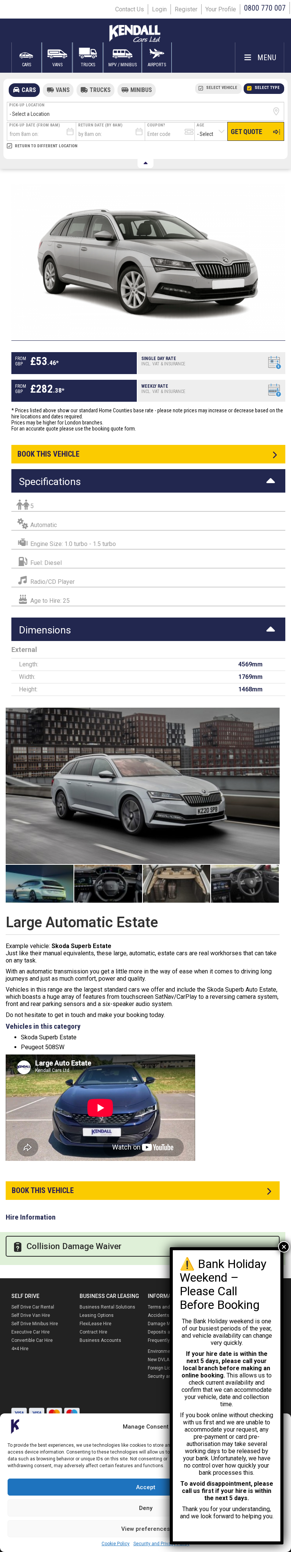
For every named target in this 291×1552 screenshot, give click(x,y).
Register (186, 9)
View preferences (145, 1528)
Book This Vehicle (43, 1190)
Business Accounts (100, 1340)
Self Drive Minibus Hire (34, 1323)
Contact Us (129, 9)
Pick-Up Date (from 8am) (34, 125)
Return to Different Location (46, 146)
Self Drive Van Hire (30, 1315)
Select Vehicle (221, 87)
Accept (145, 1487)
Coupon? (156, 125)
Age (200, 125)
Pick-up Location (26, 105)
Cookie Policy (116, 1543)
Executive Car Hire (30, 1332)
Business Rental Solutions (107, 1307)
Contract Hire (93, 1332)
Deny (145, 1508)
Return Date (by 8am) (100, 125)
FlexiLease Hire (95, 1323)
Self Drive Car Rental (32, 1307)
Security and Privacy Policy (161, 1543)
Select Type (267, 87)
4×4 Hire (19, 1348)
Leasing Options (97, 1315)
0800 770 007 (265, 7)
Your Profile (220, 9)
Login (159, 9)
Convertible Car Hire (32, 1340)
